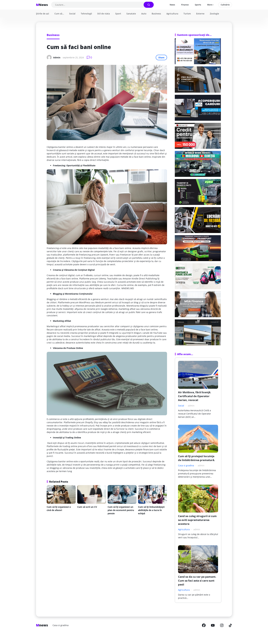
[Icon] (204, 625)
